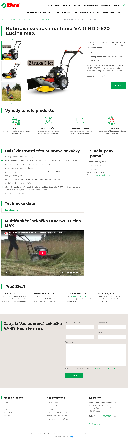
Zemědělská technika (55, 409)
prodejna (9, 296)
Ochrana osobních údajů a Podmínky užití (84, 434)
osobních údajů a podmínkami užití (105, 369)
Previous (11, 39)
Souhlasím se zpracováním (94, 369)
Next (11, 103)
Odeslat (74, 375)
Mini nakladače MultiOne (57, 419)
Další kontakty (95, 424)
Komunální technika (55, 406)
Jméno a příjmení (73, 323)
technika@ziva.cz (102, 419)
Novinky (7, 409)
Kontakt (7, 416)
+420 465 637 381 (104, 416)
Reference (8, 412)
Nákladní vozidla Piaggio (56, 416)
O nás (6, 403)
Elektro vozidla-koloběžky (57, 412)
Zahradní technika (54, 403)
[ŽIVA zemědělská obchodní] (11, 5)
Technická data (11, 210)
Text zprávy (71, 342)
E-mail (69, 332)
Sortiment (8, 406)
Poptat (118, 86)
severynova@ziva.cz (102, 175)
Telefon (101, 332)
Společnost (102, 323)
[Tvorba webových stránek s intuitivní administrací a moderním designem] (71, 436)
